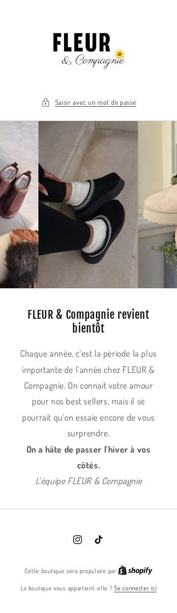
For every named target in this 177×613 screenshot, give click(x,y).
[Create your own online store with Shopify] (135, 571)
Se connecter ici (135, 588)
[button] (88, 102)
